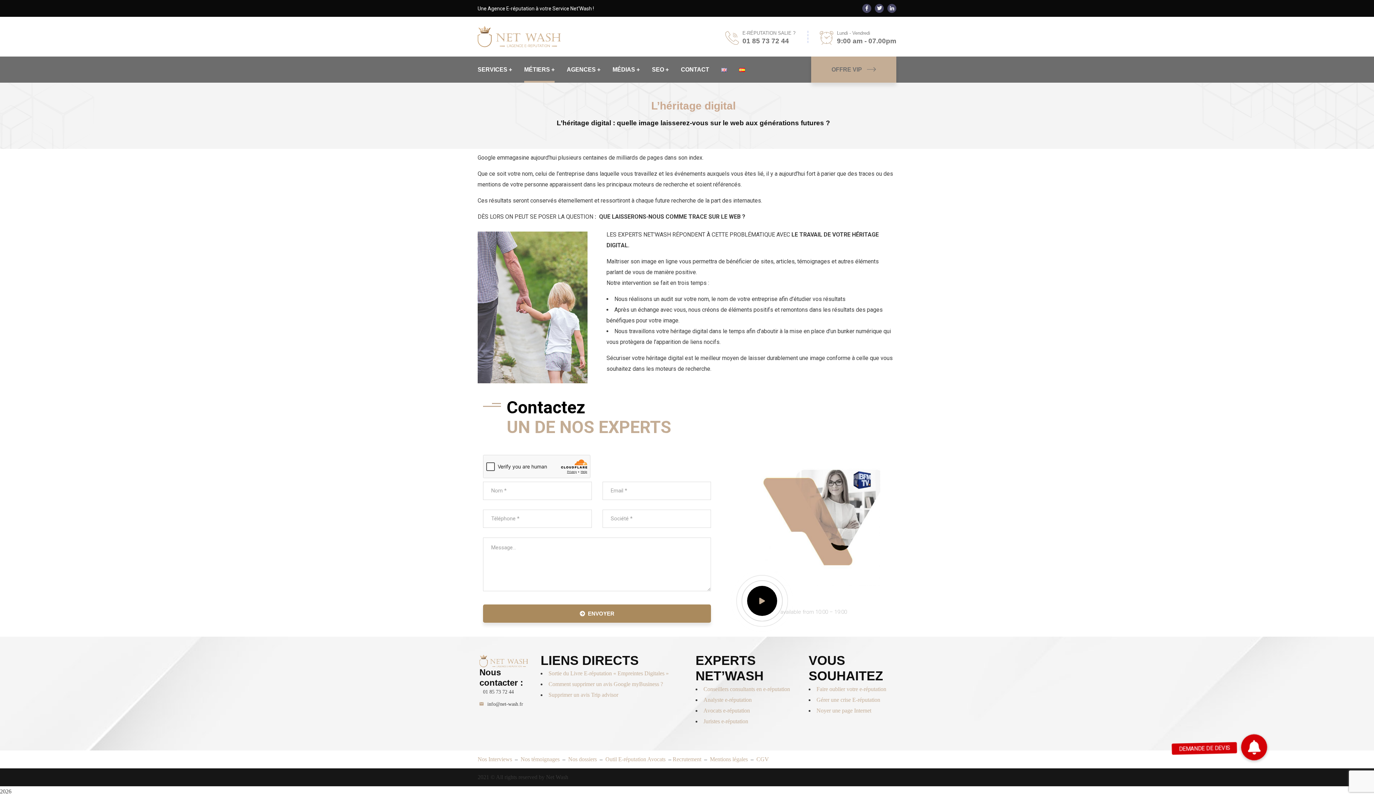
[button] (1254, 747)
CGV (762, 759)
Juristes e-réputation (725, 721)
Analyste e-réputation (727, 700)
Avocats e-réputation (726, 711)
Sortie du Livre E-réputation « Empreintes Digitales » (609, 673)
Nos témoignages (541, 759)
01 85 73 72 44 (498, 692)
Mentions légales (729, 759)
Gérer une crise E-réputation (848, 700)
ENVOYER (601, 614)
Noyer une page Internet (844, 711)
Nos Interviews (495, 759)
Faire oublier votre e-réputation (851, 689)
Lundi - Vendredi (853, 33)
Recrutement (687, 759)
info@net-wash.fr (505, 704)
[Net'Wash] (519, 36)
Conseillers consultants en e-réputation (746, 689)
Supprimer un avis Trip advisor (583, 695)
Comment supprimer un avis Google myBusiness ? (606, 684)
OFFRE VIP (847, 70)
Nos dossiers (582, 759)
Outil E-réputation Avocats (636, 759)
